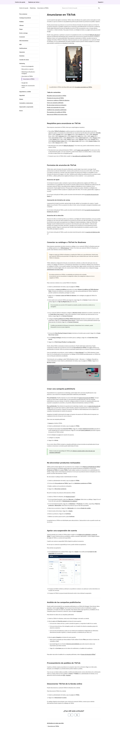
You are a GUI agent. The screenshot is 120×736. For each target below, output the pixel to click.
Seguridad (22, 95)
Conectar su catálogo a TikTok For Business (58, 100)
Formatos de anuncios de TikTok (55, 98)
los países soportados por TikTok (83, 87)
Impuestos (22, 52)
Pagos (21, 29)
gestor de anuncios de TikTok (86, 397)
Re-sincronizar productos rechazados (56, 105)
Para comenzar (23, 14)
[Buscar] (99, 8)
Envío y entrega (23, 33)
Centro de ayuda (23, 8)
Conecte (50, 423)
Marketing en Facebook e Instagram (28, 72)
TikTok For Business (94, 34)
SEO (20, 44)
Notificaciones (23, 48)
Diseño (21, 99)
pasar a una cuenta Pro (83, 150)
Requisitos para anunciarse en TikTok (56, 95)
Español (100, 2)
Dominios (21, 55)
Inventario (22, 36)
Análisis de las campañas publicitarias (56, 109)
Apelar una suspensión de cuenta (55, 107)
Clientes (21, 25)
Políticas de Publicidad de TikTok (91, 466)
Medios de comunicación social (28, 86)
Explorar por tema (33, 2)
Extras (21, 110)
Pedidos (21, 21)
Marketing (32, 8)
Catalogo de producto (25, 17)
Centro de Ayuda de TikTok (88, 654)
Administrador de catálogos (70, 501)
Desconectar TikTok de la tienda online (57, 114)
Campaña (79, 611)
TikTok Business (65, 248)
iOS (64, 675)
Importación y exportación (26, 106)
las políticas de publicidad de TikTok (82, 156)
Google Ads (25, 82)
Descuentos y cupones (27, 69)
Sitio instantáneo (23, 40)
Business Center (70, 496)
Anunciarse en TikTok (42, 8)
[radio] (70, 715)
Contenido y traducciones (26, 103)
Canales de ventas (24, 59)
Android (68, 675)
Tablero (62, 608)
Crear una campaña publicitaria (55, 102)
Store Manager (80, 352)
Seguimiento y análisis (25, 91)
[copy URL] (82, 123)
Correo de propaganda (27, 66)
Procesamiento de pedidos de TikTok (56, 112)
